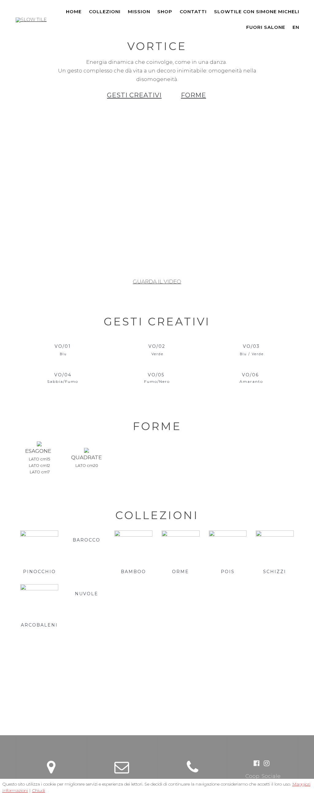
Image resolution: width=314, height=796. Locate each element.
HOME (74, 11)
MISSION (139, 11)
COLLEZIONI (105, 11)
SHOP (164, 11)
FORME (193, 95)
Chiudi (38, 790)
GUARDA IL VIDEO (157, 281)
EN (296, 27)
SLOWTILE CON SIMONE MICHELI (256, 11)
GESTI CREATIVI (134, 95)
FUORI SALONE (265, 27)
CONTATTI (193, 11)
